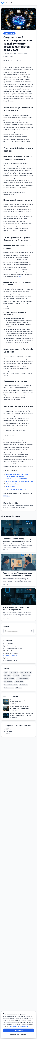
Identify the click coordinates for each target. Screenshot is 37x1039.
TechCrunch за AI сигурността (16, 489)
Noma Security (10, 487)
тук (19, 277)
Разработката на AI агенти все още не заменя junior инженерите (21, 707)
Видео (19, 688)
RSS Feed (8, 729)
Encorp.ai (6, 496)
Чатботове (26, 675)
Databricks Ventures (12, 484)
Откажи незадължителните (18, 1034)
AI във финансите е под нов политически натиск (18, 700)
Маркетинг (19, 681)
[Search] (32, 631)
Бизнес (17, 675)
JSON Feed (9, 734)
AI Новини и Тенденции (12, 646)
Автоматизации (26, 672)
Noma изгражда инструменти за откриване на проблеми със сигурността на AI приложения (17, 476)
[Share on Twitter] (14, 60)
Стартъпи (24, 684)
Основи (8, 675)
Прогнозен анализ (11, 684)
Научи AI (8, 658)
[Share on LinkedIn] (17, 60)
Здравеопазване (23, 678)
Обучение (9, 681)
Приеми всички (18, 1030)
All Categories (9, 643)
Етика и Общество (9, 33)
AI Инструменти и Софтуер (14, 648)
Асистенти (14, 672)
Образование (10, 678)
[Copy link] (20, 60)
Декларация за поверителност (19, 1026)
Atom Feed (9, 731)
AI (6, 672)
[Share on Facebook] (11, 60)
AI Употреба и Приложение (14, 650)
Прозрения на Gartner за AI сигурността (19, 481)
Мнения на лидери (11, 660)
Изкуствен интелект (12, 653)
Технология (9, 688)
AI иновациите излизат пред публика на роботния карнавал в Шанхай (21, 714)
